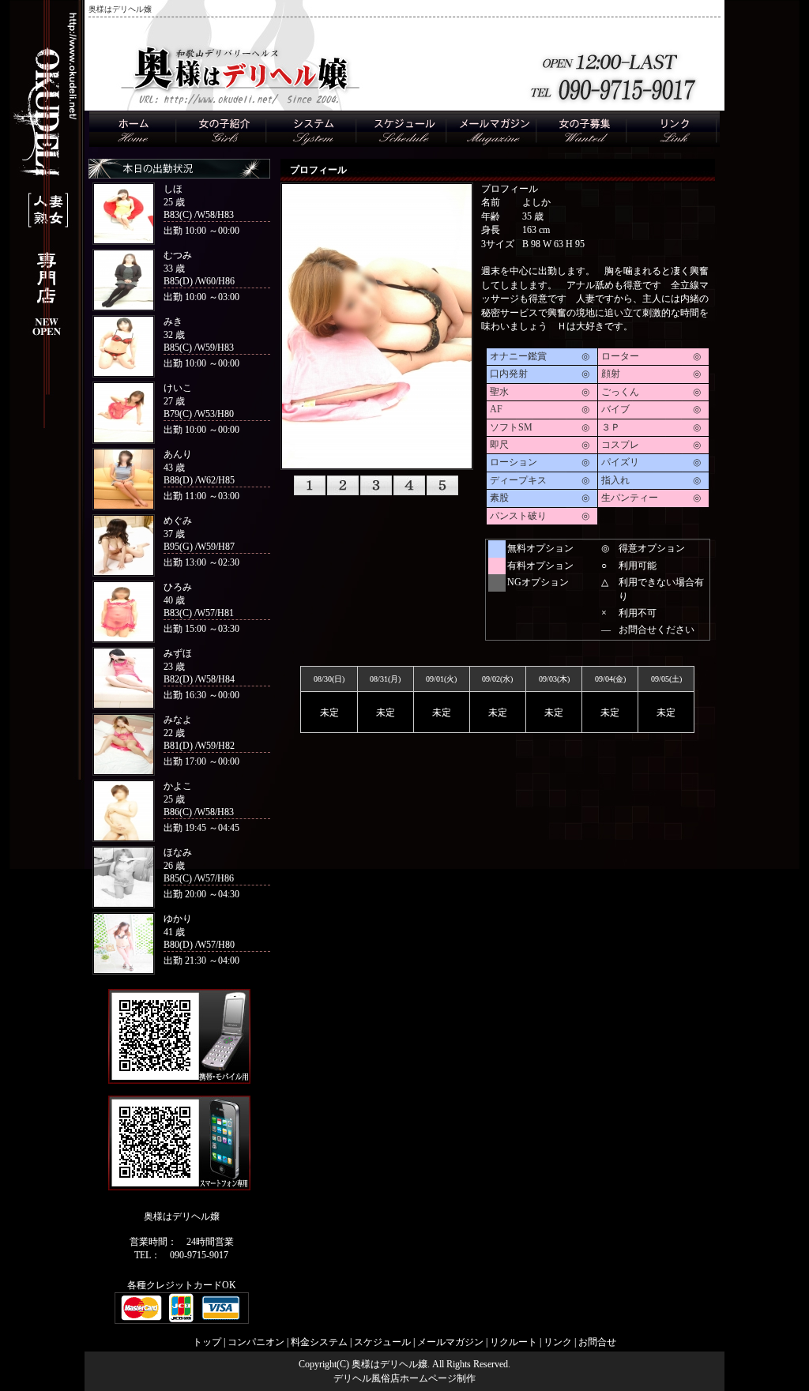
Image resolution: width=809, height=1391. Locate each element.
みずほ (178, 653)
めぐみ (178, 520)
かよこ (178, 785)
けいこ (178, 387)
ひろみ (178, 586)
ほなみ (178, 852)
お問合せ (597, 1342)
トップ (207, 1342)
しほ (173, 188)
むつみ (178, 255)
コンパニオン (256, 1342)
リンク (558, 1342)
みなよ (178, 719)
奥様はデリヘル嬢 (389, 1364)
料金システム (319, 1342)
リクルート (513, 1342)
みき (173, 321)
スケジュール (382, 1342)
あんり (178, 454)
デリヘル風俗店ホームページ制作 (404, 1378)
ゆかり (178, 918)
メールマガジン (450, 1342)
